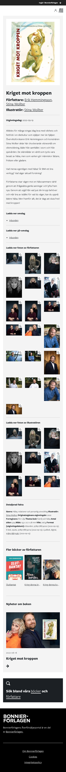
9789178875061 (12, 533)
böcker (36, 691)
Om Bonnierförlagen (33, 751)
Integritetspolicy (33, 762)
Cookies (33, 756)
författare (13, 696)
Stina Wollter (15, 104)
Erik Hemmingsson (38, 100)
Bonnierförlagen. (14, 731)
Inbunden (13, 220)
